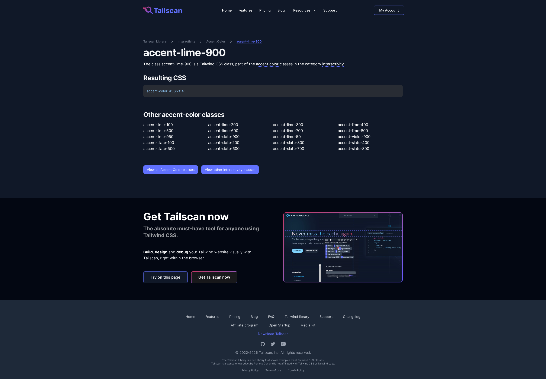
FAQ (271, 316)
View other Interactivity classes (230, 169)
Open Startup (279, 325)
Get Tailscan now (214, 277)
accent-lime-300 (288, 124)
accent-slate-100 (158, 142)
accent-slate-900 (224, 136)
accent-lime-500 (158, 130)
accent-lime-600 (223, 130)
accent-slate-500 (159, 148)
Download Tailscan (273, 334)
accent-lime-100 (158, 124)
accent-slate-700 (288, 148)
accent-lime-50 (287, 136)
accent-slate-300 (288, 142)
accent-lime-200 (223, 124)
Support (330, 10)
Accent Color (215, 41)
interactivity (333, 64)
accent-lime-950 (158, 136)
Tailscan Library (155, 41)
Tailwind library (297, 316)
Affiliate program (244, 325)
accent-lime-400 (353, 124)
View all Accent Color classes (171, 169)
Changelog (351, 316)
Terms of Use (273, 370)
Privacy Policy (250, 370)
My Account (389, 10)
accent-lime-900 (249, 41)
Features (245, 10)
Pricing (265, 10)
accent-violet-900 (354, 136)
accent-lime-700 (288, 130)
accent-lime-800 (353, 130)
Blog (281, 10)
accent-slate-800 (353, 148)
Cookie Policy (296, 370)
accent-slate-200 (223, 142)
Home (227, 10)
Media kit (308, 325)
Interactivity (186, 41)
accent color (267, 64)
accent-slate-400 (353, 142)
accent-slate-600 (224, 148)
